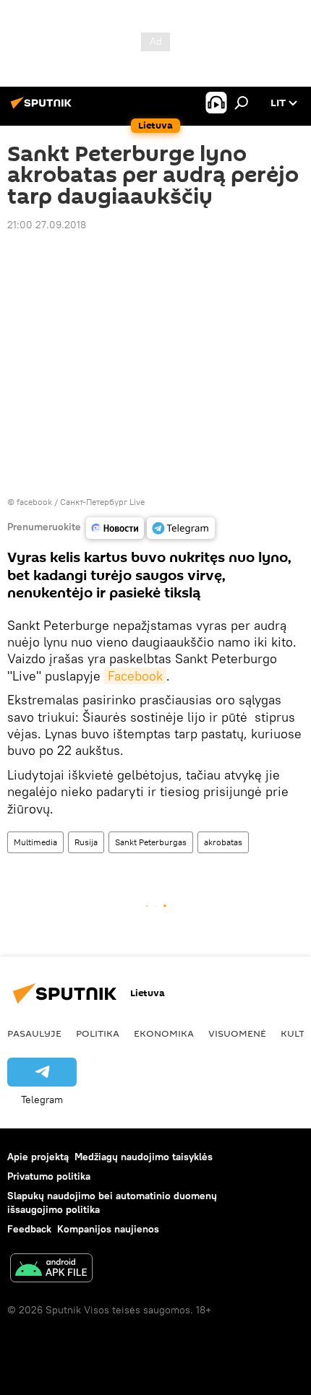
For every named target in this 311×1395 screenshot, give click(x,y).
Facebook (135, 676)
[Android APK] (51, 1269)
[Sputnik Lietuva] (43, 108)
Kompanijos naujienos (108, 1228)
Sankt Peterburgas (151, 842)
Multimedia (35, 842)
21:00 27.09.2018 (46, 224)
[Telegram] (181, 528)
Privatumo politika (48, 1176)
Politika (97, 1033)
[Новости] (115, 528)
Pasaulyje (34, 1033)
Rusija (86, 842)
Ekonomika (164, 1033)
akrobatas (223, 842)
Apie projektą (38, 1156)
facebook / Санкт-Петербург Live (81, 501)
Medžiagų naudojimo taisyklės (143, 1156)
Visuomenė (237, 1033)
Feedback (29, 1228)
